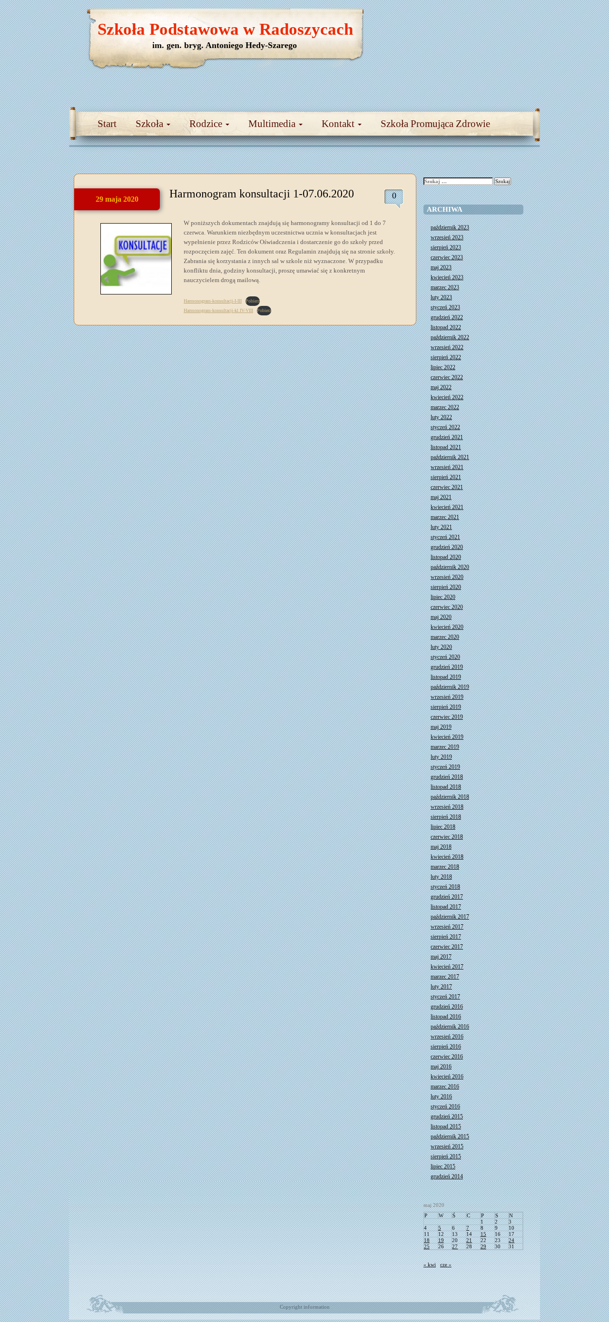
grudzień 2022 (447, 317)
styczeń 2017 (445, 996)
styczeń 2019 (445, 767)
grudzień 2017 (447, 896)
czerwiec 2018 (447, 836)
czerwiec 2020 (447, 607)
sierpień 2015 (446, 1156)
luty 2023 (441, 297)
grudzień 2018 (447, 777)
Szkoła (151, 123)
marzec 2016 (445, 1086)
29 (483, 1246)
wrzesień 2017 (447, 926)
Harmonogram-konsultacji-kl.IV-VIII (218, 310)
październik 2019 (450, 687)
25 (427, 1246)
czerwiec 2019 (447, 717)
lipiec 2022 (443, 367)
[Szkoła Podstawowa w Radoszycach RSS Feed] (487, 19)
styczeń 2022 (445, 427)
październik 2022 (450, 337)
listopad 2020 (446, 557)
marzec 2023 (445, 287)
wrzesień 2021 (447, 467)
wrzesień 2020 (447, 577)
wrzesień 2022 (447, 347)
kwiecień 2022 (447, 397)
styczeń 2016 (445, 1106)
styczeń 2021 (445, 537)
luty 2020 (441, 647)
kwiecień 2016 (447, 1076)
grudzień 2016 (447, 1006)
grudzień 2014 (447, 1176)
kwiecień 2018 (447, 856)
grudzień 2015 (447, 1116)
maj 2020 (441, 617)
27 (455, 1246)
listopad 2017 (446, 906)
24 (511, 1240)
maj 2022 (441, 387)
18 (427, 1240)
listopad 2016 (446, 1016)
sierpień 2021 (446, 477)
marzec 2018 (445, 866)
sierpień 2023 (446, 247)
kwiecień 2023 (447, 277)
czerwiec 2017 (447, 946)
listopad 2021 (446, 447)
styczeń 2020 (445, 657)
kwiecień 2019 (447, 737)
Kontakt (339, 123)
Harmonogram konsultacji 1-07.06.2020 (261, 193)
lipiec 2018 (443, 826)
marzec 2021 (445, 517)
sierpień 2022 (446, 357)
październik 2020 (450, 567)
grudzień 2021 (447, 437)
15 (483, 1234)
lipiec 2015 (443, 1166)
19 (441, 1240)
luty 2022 (441, 417)
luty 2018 (441, 876)
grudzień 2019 (447, 667)
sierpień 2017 (446, 936)
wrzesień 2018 (447, 806)
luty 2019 (441, 757)
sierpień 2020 (446, 587)
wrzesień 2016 (447, 1036)
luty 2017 (441, 986)
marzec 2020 (445, 637)
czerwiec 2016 (447, 1056)
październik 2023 (450, 227)
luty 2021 (441, 527)
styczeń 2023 (445, 307)
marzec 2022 (445, 407)
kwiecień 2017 (447, 966)
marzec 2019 (445, 747)
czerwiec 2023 (447, 257)
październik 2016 (450, 1026)
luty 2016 (441, 1096)
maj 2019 (441, 727)
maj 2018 (441, 846)
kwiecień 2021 (447, 507)
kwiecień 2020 (447, 627)
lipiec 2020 (443, 597)
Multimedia (273, 123)
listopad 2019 (446, 677)
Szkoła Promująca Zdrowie (435, 123)
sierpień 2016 (446, 1046)
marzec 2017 (445, 976)
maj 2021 (441, 497)
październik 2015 (450, 1136)
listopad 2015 (446, 1126)
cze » (446, 1264)
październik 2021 (450, 457)
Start (107, 123)
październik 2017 (450, 916)
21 (469, 1240)
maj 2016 (441, 1066)
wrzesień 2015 (447, 1146)
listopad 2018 (446, 786)
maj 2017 (441, 956)
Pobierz (253, 301)
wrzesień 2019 (447, 697)
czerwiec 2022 (447, 377)
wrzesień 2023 (447, 237)
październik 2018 (450, 796)
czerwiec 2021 (447, 487)
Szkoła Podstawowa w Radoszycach (225, 29)
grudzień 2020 (447, 547)
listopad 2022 (446, 327)
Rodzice (207, 123)
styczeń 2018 (445, 886)
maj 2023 (441, 267)
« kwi (429, 1264)
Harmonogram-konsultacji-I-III (213, 301)
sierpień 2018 (446, 816)
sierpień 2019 (446, 707)
